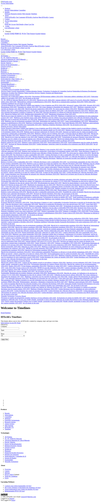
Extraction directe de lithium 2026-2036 (51, 110)
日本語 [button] (8, 52)
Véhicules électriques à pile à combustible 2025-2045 (50, 162)
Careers (51, 17)
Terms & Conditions (11, 476)
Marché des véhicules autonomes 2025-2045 (30, 231)
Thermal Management (7, 84)
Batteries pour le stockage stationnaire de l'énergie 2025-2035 (43, 132)
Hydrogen (4, 70)
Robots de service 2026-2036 (39, 238)
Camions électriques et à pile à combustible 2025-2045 (62, 155)
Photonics (4, 72)
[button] (7, 8)
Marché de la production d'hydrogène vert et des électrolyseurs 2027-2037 (62, 204)
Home (3, 313)
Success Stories (24, 89)
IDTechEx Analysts (32, 17)
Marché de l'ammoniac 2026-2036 (31, 179)
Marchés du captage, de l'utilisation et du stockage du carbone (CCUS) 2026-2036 (45, 181)
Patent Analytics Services (32, 93)
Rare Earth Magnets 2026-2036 (72, 123)
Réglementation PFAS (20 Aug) (15, 491)
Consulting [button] (4, 42)
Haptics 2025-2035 (15, 266)
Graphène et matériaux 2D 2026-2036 (31, 112)
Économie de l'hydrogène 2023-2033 (32, 186)
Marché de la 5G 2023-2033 (28, 100)
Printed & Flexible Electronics (10, 73)
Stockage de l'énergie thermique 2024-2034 (22, 144)
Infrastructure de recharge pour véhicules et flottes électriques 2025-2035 (43, 153)
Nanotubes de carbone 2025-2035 (28, 107)
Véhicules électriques (49, 158)
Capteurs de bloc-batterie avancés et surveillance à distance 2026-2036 (44, 262)
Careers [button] (47, 46)
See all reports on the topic (31, 98)
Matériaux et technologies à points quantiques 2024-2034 (44, 123)
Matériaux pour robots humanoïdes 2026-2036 (52, 119)
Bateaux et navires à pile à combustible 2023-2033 (17, 162)
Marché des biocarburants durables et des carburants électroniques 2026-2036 (40, 284)
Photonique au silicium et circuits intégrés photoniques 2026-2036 (71, 252)
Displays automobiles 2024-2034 (51, 211)
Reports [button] (3, 39)
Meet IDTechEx (43, 17)
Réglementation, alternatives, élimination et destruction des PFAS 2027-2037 (46, 195)
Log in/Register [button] (5, 49)
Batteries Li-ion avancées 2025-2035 (20, 130)
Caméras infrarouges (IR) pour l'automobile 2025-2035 (80, 232)
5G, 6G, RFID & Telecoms (9, 57)
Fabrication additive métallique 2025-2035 (77, 96)
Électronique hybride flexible (45, 220)
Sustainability (5, 82)
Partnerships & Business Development (84, 91)
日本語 (12, 33)
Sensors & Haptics (10, 458)
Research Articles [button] (12, 44)
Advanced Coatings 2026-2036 (76, 105)
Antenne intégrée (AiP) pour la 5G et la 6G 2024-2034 (72, 100)
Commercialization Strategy (34, 91)
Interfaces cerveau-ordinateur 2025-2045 (79, 262)
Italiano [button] (39, 52)
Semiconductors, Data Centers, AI (11, 79)
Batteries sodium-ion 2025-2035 (11, 142)
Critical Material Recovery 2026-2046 (26, 110)
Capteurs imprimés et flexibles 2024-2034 (20, 222)
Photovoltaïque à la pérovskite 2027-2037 (71, 190)
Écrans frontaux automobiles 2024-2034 (13, 163)
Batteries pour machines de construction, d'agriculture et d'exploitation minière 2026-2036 (50, 151)
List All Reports (6, 88)
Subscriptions (14, 10)
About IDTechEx (10, 17)
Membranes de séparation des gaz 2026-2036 (41, 185)
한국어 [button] (20, 52)
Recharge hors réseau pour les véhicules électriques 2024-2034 (74, 165)
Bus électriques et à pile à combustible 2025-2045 (28, 155)
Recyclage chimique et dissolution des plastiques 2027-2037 (58, 107)
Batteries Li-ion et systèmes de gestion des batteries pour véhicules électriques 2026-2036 (48, 135)
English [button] (3, 52)
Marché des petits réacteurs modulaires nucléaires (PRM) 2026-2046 (35, 190)
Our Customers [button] (17, 46)
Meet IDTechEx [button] (40, 46)
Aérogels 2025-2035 (93, 105)
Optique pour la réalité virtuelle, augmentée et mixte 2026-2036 (43, 301)
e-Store (26, 24)
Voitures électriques (64, 167)
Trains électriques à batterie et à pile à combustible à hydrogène (49, 202)
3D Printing (4, 56)
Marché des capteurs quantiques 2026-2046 (29, 227)
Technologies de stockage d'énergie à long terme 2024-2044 (81, 137)
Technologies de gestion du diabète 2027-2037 (57, 197)
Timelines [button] (30, 44)
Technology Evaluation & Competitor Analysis (57, 91)
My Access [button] (8, 48)
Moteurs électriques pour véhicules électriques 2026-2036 (50, 156)
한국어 (24, 33)
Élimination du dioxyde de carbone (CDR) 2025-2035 (37, 275)
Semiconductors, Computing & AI (15, 456)
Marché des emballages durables (27, 285)
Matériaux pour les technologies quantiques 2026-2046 (22, 121)
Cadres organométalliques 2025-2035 (76, 121)
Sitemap (7, 473)
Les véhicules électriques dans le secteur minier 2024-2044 (23, 158)
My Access (12, 24)
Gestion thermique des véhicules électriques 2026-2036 (65, 291)
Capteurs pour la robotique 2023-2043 (17, 238)
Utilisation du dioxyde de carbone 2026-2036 (23, 183)
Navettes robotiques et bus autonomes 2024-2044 (62, 169)
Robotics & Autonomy (8, 77)
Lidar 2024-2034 (22, 213)
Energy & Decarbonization (9, 65)
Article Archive (9, 424)
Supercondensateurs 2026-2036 (58, 142)
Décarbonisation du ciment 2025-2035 (50, 183)
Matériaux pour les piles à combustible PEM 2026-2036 (37, 188)
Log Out (31, 24)
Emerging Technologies (12, 420)
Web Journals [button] (22, 44)
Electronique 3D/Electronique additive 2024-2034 (48, 96)
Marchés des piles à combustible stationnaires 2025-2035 (44, 192)
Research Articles (16, 14)
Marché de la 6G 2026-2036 (46, 100)
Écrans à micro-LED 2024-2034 (73, 213)
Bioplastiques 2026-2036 (9, 107)
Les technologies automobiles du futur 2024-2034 (82, 162)
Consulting (22, 10)
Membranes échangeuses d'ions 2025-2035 (62, 114)
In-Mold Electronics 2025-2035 (64, 220)
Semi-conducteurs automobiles (34, 171)
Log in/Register (9, 28)
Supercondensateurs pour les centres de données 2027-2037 (66, 254)
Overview (8, 469)
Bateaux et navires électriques (89, 155)
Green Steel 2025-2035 (12, 186)
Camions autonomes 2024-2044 (82, 149)
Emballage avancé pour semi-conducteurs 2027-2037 (24, 211)
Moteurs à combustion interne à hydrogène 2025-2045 (61, 186)
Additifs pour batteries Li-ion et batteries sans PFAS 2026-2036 (46, 105)
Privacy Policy (9, 474)
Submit (22, 54)
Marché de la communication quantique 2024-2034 (68, 102)
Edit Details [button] (15, 48)
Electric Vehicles (6, 63)
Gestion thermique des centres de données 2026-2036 (56, 257)
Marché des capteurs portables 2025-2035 (22, 271)
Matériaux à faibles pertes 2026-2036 (46, 116)
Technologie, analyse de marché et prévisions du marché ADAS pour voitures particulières (29, 167)
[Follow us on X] (52, 372)
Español (38, 33)
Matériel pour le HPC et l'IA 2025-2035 (84, 245)
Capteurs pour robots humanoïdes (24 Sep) (18, 486)
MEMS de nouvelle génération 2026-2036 (39, 248)
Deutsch (32, 33)
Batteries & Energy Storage (9, 61)
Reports (7, 10)
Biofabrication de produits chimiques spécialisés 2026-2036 (61, 179)
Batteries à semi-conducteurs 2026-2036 (34, 142)
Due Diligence (19, 93)
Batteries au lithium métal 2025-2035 (50, 137)
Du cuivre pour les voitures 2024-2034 (65, 109)
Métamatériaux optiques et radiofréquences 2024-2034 (34, 102)
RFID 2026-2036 (90, 102)
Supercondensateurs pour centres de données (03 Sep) (21, 489)
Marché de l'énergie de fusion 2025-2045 (14, 185)
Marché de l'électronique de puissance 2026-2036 (31, 169)
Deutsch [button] (28, 52)
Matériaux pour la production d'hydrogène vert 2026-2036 (19, 119)
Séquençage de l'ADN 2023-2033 (16, 199)
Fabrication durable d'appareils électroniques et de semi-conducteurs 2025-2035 (72, 222)
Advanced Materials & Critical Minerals (13, 59)
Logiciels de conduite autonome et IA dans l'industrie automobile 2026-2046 (67, 229)
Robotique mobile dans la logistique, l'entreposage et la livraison (62, 234)
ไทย (28, 33)
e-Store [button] (22, 48)
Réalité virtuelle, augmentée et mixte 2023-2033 (78, 301)
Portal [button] (2, 48)
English (7, 33)
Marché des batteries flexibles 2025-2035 (23, 220)
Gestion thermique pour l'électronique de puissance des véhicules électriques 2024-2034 (32, 174)
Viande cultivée (16, 195)
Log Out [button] (27, 48)
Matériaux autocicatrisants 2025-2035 (80, 282)
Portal (6, 24)
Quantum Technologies (8, 75)
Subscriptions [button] (5, 41)
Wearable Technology (7, 86)
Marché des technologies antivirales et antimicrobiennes (25, 197)
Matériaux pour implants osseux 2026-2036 (27, 118)
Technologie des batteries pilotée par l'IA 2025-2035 (48, 130)
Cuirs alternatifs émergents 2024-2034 (76, 110)
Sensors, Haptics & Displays (10, 80)
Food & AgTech (6, 66)
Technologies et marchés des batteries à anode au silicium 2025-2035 (53, 140)
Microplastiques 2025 (8, 280)
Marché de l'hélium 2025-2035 (15, 114)
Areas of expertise (13, 89)
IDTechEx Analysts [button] (28, 46)
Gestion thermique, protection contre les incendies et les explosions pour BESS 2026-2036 (64, 144)
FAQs (6, 478)
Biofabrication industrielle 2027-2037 (37, 114)
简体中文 (18, 33)
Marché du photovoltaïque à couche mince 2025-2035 (79, 183)
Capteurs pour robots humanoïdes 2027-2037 (66, 269)
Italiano (43, 33)
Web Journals (26, 14)
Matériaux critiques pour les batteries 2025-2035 (50, 133)
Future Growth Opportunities (16, 91)
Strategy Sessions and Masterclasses (51, 93)
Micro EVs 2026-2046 (47, 165)
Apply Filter (5, 339)
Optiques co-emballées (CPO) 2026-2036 (76, 211)
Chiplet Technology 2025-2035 (45, 243)
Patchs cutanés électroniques (36, 199)
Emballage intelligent (7, 103)
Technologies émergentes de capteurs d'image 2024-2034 (49, 264)
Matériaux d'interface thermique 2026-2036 (56, 125)
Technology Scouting (7, 93)
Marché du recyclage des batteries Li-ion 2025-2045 (17, 116)
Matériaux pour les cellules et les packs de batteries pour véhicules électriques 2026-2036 (69, 118)
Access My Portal (15, 323)
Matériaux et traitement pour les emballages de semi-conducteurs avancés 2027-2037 (68, 246)
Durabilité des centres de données (73, 192)
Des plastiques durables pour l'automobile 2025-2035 (25, 125)
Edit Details (19, 24)
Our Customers (20, 17)
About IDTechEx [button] (6, 46)
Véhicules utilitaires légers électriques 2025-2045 (16, 156)
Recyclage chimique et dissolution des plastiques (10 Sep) (23, 487)
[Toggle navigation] (1, 5)
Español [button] (34, 52)
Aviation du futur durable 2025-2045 (54, 172)
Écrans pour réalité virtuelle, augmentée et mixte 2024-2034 (38, 299)
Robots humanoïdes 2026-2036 (32, 232)
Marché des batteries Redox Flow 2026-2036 (71, 139)
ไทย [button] (24, 52)
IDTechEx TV (9, 427)
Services (3, 91)
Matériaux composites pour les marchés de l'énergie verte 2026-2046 (46, 276)
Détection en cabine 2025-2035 (52, 232)
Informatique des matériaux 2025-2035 (52, 121)
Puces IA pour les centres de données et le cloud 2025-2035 (75, 239)
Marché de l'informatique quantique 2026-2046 (40, 250)
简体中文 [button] (14, 52)
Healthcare (4, 68)
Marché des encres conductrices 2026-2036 (38, 109)
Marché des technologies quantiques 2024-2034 (58, 227)
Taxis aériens (67, 149)
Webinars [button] (4, 44)
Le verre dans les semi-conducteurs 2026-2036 (57, 245)
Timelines (34, 14)
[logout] (11, 498)
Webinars (8, 14)
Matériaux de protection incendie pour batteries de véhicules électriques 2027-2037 (41, 287)
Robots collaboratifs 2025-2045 (54, 231)
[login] (13, 500)
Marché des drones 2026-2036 (74, 231)
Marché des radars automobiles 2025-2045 (29, 229)
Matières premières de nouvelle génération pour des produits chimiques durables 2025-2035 (44, 280)
